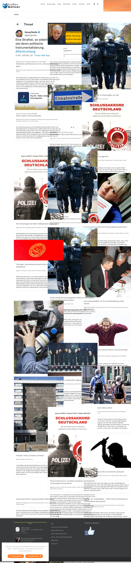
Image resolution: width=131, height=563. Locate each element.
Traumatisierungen (33, 121)
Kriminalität (104, 505)
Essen (70, 556)
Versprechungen (20, 504)
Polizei (71, 304)
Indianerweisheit (73, 138)
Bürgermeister (101, 356)
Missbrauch (76, 313)
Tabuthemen (25, 121)
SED (39, 270)
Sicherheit (125, 307)
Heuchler (117, 233)
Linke (29, 270)
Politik (79, 138)
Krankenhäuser (109, 160)
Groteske (37, 503)
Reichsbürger (87, 507)
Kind (45, 70)
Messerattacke (123, 475)
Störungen (18, 121)
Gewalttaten (111, 233)
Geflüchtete (105, 233)
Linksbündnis (77, 384)
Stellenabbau (94, 507)
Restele (18, 71)
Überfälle (113, 411)
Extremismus (69, 313)
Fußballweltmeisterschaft (28, 503)
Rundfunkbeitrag (118, 307)
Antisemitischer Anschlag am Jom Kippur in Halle (68, 310)
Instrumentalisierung (38, 70)
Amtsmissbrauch (23, 270)
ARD (20, 70)
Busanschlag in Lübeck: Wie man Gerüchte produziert (104, 472)
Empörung (66, 556)
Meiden (121, 160)
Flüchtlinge (39, 119)
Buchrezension (90, 505)
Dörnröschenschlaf (68, 54)
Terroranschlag (91, 477)
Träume (50, 503)
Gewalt (44, 119)
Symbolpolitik (104, 99)
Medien (103, 307)
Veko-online (101, 507)
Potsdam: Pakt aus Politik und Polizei (30, 455)
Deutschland (22, 227)
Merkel (42, 503)
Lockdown (115, 160)
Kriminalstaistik (103, 411)
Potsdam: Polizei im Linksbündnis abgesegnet (67, 380)
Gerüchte (105, 475)
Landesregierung (69, 384)
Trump (54, 503)
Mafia (33, 227)
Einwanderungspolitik (27, 70)
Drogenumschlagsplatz (111, 356)
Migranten (122, 233)
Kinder (103, 160)
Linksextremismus (112, 505)
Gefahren (74, 487)
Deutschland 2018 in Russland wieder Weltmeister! (35, 499)
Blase (20, 503)
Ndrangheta (39, 227)
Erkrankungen (32, 119)
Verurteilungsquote (121, 411)
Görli (119, 356)
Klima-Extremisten (78, 54)
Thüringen (43, 270)
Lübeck (113, 475)
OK (42, 227)
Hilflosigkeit (29, 227)
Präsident (111, 307)
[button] (97, 4)
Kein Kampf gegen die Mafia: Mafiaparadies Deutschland (37, 224)
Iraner (109, 475)
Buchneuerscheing (23, 119)
